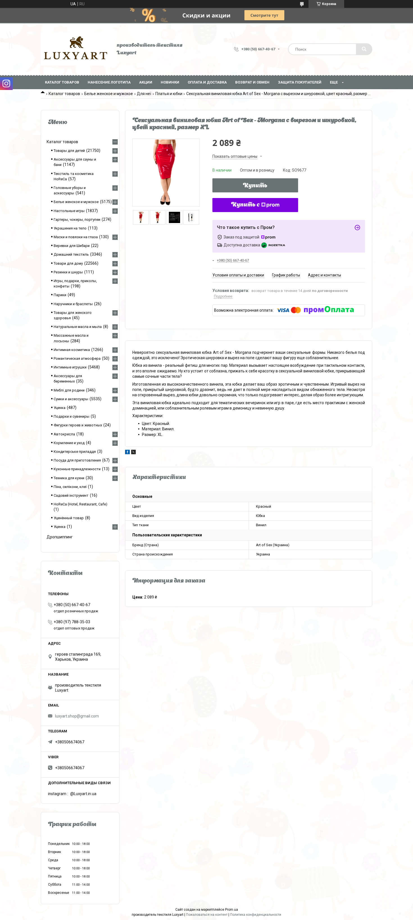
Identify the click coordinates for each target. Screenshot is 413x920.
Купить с (245, 205)
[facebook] (127, 453)
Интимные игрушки (70, 367)
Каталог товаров (62, 82)
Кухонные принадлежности (77, 469)
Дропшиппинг (60, 537)
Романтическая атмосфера (77, 358)
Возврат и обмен (252, 82)
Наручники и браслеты (73, 304)
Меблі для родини (69, 390)
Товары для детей (69, 151)
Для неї (144, 93)
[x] (133, 453)
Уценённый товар (69, 518)
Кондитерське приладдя (75, 451)
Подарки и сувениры (71, 416)
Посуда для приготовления (77, 460)
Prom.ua (231, 910)
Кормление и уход (69, 443)
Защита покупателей (299, 82)
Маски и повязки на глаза (76, 237)
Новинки (170, 82)
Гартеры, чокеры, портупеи (77, 219)
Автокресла (64, 434)
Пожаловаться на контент (207, 915)
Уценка (59, 408)
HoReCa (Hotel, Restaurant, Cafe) (80, 504)
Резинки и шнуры (68, 272)
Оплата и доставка (207, 82)
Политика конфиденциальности (255, 915)
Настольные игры (69, 211)
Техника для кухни (69, 478)
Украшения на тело (70, 228)
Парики (60, 295)
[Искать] (364, 49)
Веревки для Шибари (72, 246)
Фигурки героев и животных (78, 425)
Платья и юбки (168, 93)
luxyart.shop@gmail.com (77, 716)
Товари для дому (68, 263)
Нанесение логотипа (109, 82)
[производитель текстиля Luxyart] (76, 49)
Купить (255, 186)
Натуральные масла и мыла (78, 327)
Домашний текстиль (71, 254)
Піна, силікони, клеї (70, 487)
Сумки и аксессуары (71, 399)
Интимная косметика (72, 350)
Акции (145, 82)
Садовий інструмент (71, 495)
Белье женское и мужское (108, 93)
